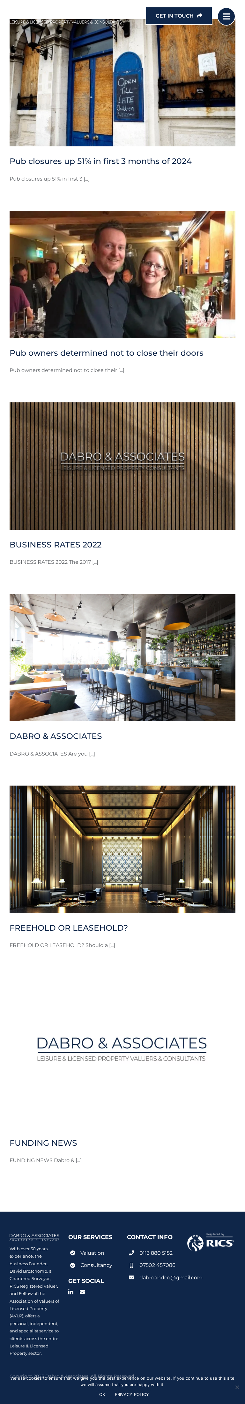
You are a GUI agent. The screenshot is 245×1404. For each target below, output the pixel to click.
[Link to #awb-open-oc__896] (226, 16)
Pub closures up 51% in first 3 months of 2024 (101, 161)
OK (102, 1394)
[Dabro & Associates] (66, 10)
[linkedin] (70, 1291)
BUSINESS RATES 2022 (55, 544)
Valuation (92, 1253)
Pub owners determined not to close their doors (107, 353)
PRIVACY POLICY (132, 1394)
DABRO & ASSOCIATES (56, 736)
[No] (237, 1387)
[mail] (82, 1291)
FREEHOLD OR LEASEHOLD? (69, 928)
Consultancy (96, 1265)
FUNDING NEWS (43, 1143)
